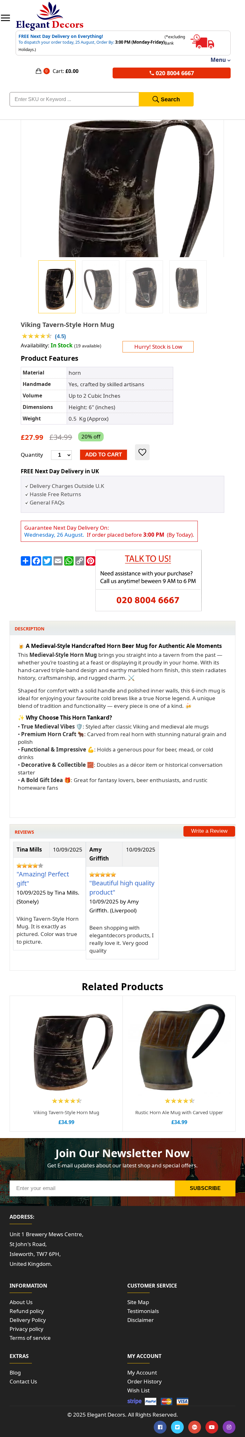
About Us (21, 1302)
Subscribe (205, 1188)
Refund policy (27, 1311)
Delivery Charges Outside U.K (67, 486)
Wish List (138, 1390)
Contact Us (23, 1381)
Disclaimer (140, 1320)
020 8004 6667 (175, 73)
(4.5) (60, 336)
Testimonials (143, 1311)
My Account (142, 1372)
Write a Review (209, 831)
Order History (144, 1381)
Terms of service (30, 1337)
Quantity (32, 454)
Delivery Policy (28, 1320)
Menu (218, 59)
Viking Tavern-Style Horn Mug (68, 324)
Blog (15, 1372)
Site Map (138, 1302)
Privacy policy (26, 1328)
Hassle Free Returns (55, 494)
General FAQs (47, 502)
